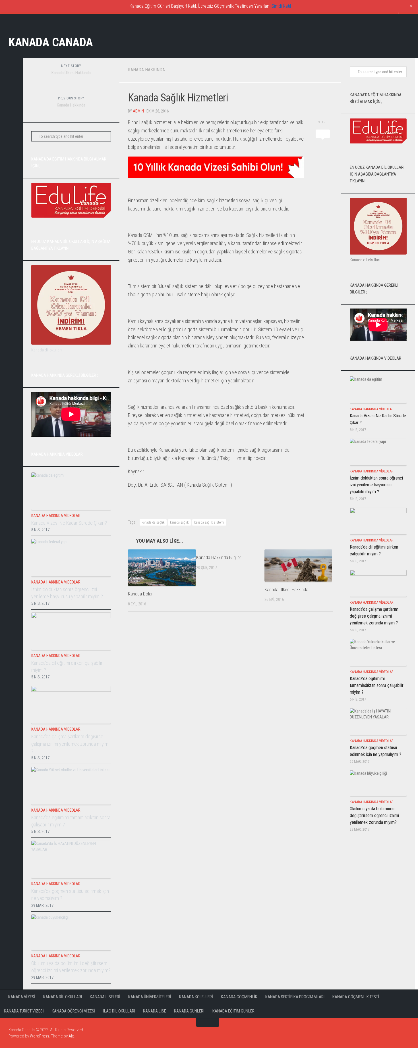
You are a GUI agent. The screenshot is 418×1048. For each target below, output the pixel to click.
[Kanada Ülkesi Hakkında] (298, 565)
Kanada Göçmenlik (239, 996)
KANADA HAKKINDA (146, 69)
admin (138, 111)
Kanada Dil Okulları (62, 996)
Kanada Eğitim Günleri (234, 1011)
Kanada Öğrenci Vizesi (73, 1011)
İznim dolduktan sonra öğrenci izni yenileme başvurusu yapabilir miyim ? (376, 484)
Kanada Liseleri (105, 996)
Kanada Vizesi (21, 996)
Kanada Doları (141, 594)
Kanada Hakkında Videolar (55, 515)
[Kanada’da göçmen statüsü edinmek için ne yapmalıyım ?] (71, 859)
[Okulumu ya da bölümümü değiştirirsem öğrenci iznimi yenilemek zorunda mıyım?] (71, 932)
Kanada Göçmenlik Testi (355, 996)
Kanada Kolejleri (196, 996)
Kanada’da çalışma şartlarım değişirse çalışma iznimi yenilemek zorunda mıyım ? (69, 744)
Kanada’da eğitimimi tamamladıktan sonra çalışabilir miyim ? (376, 685)
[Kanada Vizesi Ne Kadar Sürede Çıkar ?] (71, 491)
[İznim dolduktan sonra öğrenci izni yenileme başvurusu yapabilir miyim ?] (71, 557)
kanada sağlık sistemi (209, 522)
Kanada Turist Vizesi (24, 1011)
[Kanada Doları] (162, 567)
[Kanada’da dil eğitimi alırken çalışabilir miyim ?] (71, 631)
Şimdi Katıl (281, 6)
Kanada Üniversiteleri (149, 996)
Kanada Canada (51, 42)
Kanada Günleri (189, 1011)
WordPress (39, 1036)
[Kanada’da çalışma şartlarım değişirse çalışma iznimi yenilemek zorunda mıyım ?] (71, 705)
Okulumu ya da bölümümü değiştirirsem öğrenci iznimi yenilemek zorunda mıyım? (374, 815)
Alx (71, 1036)
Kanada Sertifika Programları (294, 996)
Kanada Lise (154, 1011)
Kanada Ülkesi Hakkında (286, 589)
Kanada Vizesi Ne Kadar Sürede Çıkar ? (69, 523)
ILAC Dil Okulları (119, 1011)
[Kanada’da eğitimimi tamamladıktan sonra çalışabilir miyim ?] (71, 786)
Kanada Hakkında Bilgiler (218, 557)
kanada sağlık (179, 522)
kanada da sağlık (153, 522)
